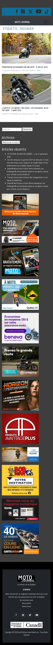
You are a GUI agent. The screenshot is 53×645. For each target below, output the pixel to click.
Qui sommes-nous (26, 600)
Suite (39, 70)
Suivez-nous (26, 606)
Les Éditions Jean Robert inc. (29, 632)
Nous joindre (26, 603)
